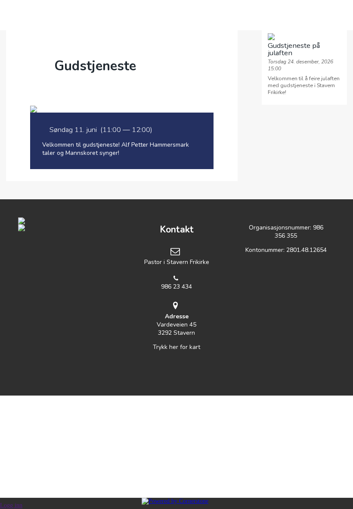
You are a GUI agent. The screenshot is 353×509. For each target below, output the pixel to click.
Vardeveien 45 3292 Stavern (176, 324)
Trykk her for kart (176, 347)
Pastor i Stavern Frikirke (176, 262)
